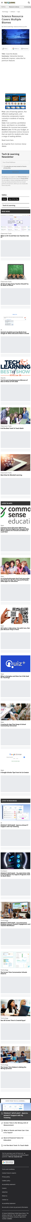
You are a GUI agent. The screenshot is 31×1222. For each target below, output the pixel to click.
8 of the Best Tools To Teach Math (16, 1145)
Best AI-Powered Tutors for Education (14, 1139)
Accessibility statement (8, 1184)
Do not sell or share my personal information (15, 1207)
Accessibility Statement (8, 1203)
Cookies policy (6, 1180)
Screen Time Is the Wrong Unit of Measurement (16, 1124)
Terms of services (22, 177)
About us (4, 1196)
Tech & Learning (8, 26)
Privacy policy (6, 1177)
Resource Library (14, 7)
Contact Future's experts (9, 1173)
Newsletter (26, 48)
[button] (2, 2)
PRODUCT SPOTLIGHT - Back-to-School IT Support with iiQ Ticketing (16, 1115)
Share (6, 48)
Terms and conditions (8, 1169)
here (11, 140)
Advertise (4, 1192)
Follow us (17, 48)
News (4, 199)
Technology (5, 11)
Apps (18, 11)
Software (12, 11)
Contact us (5, 1199)
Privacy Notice (24, 178)
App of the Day (13, 199)
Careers (4, 1188)
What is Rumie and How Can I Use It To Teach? (16, 1132)
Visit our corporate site (15, 1157)
